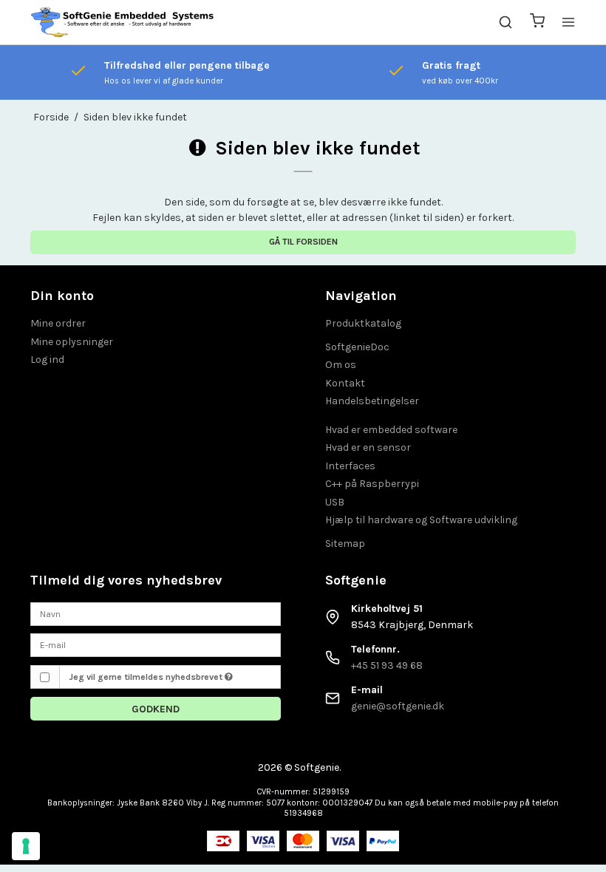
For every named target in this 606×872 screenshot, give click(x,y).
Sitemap (345, 543)
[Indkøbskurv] (537, 22)
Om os (340, 364)
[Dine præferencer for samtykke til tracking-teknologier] (26, 846)
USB (334, 502)
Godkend (156, 709)
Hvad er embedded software (391, 429)
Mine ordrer (58, 323)
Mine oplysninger (71, 341)
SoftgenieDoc (357, 347)
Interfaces (350, 466)
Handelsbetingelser (372, 401)
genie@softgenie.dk (397, 706)
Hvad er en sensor (368, 447)
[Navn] (155, 613)
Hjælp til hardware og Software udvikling (421, 520)
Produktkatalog (363, 323)
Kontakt (345, 383)
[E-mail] (155, 644)
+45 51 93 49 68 (387, 665)
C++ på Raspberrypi (372, 483)
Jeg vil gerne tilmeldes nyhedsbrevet (147, 677)
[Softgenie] (122, 22)
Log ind (47, 359)
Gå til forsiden (303, 241)
